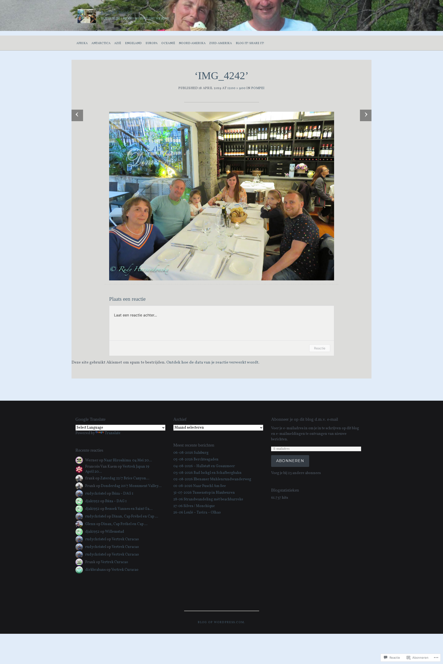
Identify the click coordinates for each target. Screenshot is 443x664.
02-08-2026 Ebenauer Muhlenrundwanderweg (212, 479)
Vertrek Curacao (125, 539)
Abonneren (290, 461)
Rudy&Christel (116, 12)
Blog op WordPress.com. (221, 622)
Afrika (82, 43)
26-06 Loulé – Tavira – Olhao (197, 512)
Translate (112, 433)
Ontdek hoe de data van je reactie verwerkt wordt (212, 362)
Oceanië (168, 43)
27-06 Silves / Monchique (194, 506)
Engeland (133, 43)
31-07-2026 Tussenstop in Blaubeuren (204, 492)
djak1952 (92, 501)
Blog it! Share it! (250, 43)
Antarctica (101, 43)
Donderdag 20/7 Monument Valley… (131, 486)
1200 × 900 (236, 88)
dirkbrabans (95, 569)
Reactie (319, 348)
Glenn (90, 524)
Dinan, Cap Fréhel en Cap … (135, 516)
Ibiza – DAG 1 (122, 493)
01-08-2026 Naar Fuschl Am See (199, 486)
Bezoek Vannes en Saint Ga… (129, 508)
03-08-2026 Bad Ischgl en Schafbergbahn (207, 472)
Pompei (257, 88)
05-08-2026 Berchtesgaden (196, 459)
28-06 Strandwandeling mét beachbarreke (208, 499)
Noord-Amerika (192, 43)
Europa (152, 43)
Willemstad (114, 531)
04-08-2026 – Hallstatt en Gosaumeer (204, 466)
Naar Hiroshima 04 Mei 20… (128, 460)
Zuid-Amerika (220, 43)
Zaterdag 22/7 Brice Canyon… (124, 478)
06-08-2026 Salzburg (191, 452)
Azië (117, 43)
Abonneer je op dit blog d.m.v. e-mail (304, 419)
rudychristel (95, 493)
